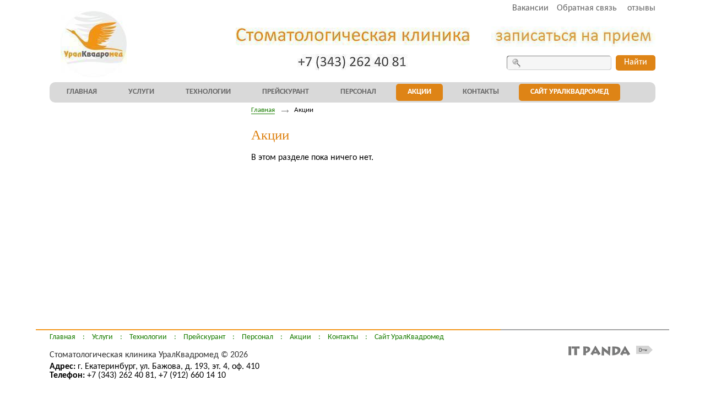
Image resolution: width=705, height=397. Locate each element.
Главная (263, 110)
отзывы (641, 8)
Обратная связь (587, 8)
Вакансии (530, 8)
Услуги (102, 337)
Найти (635, 62)
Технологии (148, 337)
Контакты (343, 337)
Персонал (257, 337)
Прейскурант (204, 337)
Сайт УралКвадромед (409, 337)
